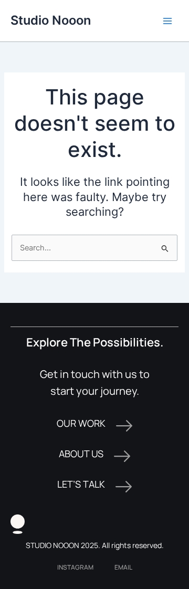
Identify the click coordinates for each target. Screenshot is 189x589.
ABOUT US (81, 453)
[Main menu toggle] (167, 21)
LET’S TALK (81, 484)
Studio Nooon (50, 20)
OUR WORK (81, 423)
